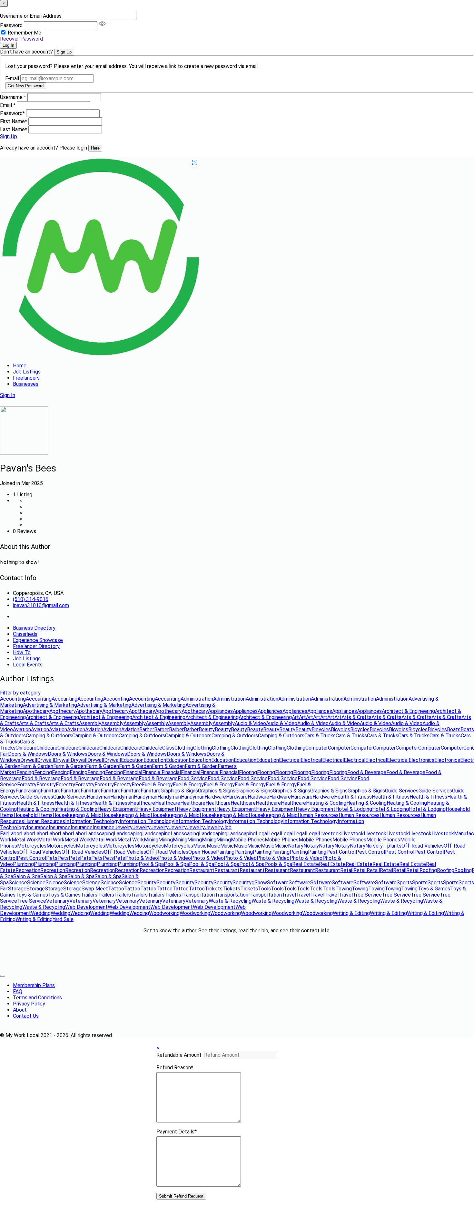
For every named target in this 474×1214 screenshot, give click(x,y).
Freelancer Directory (36, 646)
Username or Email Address (31, 16)
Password (11, 25)
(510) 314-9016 (30, 599)
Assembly (90, 723)
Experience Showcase (38, 640)
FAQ (17, 991)
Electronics (421, 760)
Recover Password (21, 39)
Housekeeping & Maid (77, 815)
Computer (316, 748)
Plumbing (23, 864)
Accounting (13, 699)
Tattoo (116, 889)
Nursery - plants (383, 846)
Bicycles (321, 729)
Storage (17, 889)
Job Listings (27, 372)
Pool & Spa (151, 864)
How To (22, 652)
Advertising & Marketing (50, 705)
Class (168, 748)
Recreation (27, 870)
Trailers (89, 895)
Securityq (243, 882)
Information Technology (92, 821)
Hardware (215, 797)
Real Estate (305, 864)
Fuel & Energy (157, 785)
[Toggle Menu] (2, 976)
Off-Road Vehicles (422, 846)
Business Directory (34, 628)
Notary (295, 846)
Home (19, 366)
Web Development (86, 907)
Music (200, 846)
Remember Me (24, 33)
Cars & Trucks (320, 736)
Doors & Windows (28, 754)
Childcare (25, 748)
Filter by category (20, 693)
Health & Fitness (353, 797)
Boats (453, 729)
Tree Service (367, 895)
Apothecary (36, 711)
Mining (151, 840)
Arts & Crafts (356, 717)
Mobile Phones (248, 840)
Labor (14, 833)
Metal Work (25, 840)
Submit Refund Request (181, 1196)
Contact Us (26, 1016)
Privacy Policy (29, 1004)
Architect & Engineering (408, 711)
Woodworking (164, 913)
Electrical (290, 760)
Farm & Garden (36, 766)
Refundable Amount (179, 1055)
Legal (262, 833)
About (20, 1010)
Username (13, 97)
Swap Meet (95, 889)
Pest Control (341, 852)
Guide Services (402, 791)
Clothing (183, 748)
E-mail (12, 78)
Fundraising (28, 791)
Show (260, 882)
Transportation (198, 895)
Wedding (41, 913)
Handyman (98, 797)
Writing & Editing (351, 913)
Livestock (330, 833)
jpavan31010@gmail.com (41, 605)
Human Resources (318, 815)
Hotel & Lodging (353, 809)
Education (132, 760)
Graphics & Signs (179, 791)
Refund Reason (174, 1067)
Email (7, 105)
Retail (346, 870)
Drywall (28, 760)
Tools (264, 889)
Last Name (13, 129)
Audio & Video (250, 723)
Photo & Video (141, 858)
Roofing (428, 870)
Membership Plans (34, 985)
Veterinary (57, 901)
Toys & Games (434, 889)
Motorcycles (31, 846)
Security (146, 882)
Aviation (22, 729)
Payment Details (176, 1132)
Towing (343, 889)
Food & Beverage (366, 772)
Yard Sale (63, 919)
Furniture (51, 791)
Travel (289, 895)
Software (278, 882)
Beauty (207, 729)
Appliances (220, 711)
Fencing (25, 772)
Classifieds (25, 634)
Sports (404, 882)
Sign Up (64, 52)
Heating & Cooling (326, 803)
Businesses (25, 384)
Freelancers (26, 378)
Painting (225, 852)
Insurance (38, 827)
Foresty (123, 785)
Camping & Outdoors (49, 736)
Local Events (28, 665)
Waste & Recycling (230, 901)
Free (137, 785)
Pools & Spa (278, 864)
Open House (202, 852)
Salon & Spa (26, 876)
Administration (197, 699)
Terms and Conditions (37, 998)
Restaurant (201, 870)
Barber (146, 729)
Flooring (248, 772)
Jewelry (123, 827)
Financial (132, 772)
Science (18, 882)
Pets (51, 858)
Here (95, 148)
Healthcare (142, 803)
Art (295, 717)
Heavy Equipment (117, 809)
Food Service (193, 778)
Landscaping (99, 833)
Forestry (26, 785)
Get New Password (26, 85)
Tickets (213, 889)
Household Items (33, 815)
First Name (13, 121)
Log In (8, 45)
